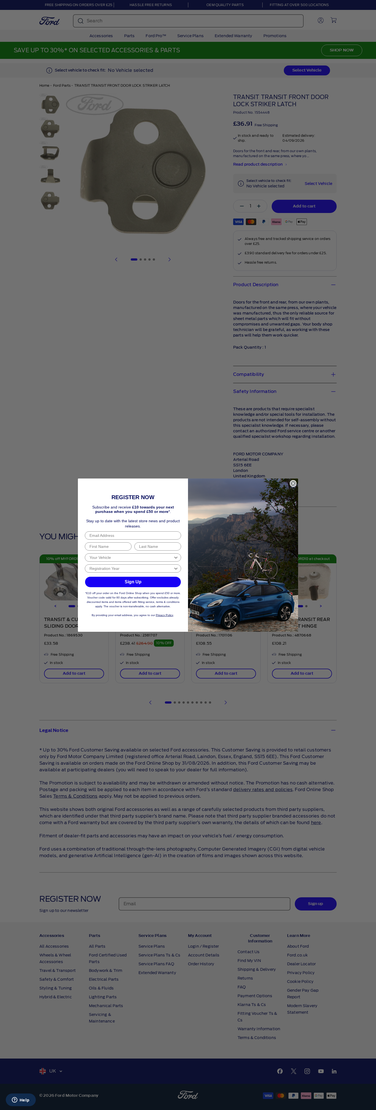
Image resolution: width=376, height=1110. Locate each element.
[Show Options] (176, 557)
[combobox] (131, 557)
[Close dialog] (293, 483)
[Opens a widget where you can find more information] (21, 1100)
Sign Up (133, 581)
